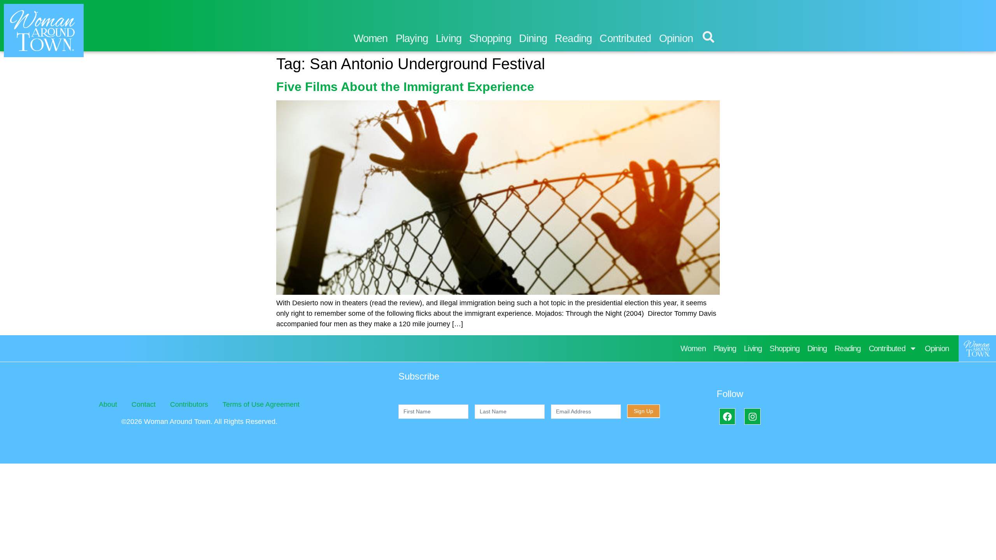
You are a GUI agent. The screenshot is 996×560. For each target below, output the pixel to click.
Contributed (625, 38)
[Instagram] (752, 416)
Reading (573, 38)
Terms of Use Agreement (261, 404)
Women (371, 38)
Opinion (676, 38)
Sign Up (643, 411)
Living (448, 38)
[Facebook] (727, 416)
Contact (144, 404)
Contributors (189, 404)
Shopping (490, 38)
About (108, 404)
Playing (412, 38)
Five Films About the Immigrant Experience (405, 87)
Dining (533, 38)
